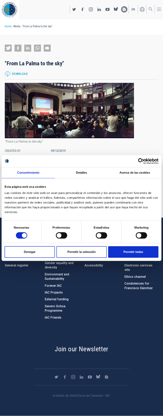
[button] (8, 48)
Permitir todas (133, 252)
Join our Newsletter (81, 349)
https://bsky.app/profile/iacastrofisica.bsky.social (116, 9)
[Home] (9, 9)
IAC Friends (53, 317)
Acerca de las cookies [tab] (134, 172)
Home (8, 26)
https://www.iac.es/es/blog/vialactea (124, 9)
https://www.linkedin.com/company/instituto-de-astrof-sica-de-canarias (99, 9)
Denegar (30, 252)
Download (20, 73)
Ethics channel (135, 277)
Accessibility (93, 265)
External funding (57, 299)
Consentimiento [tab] (28, 172)
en (133, 9)
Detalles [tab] (81, 172)
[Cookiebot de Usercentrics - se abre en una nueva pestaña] (141, 161)
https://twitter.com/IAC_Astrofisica (74, 9)
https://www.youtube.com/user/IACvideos (107, 9)
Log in (142, 9)
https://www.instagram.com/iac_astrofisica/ (91, 9)
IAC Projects (54, 292)
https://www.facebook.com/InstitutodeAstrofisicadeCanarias (82, 9)
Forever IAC (53, 286)
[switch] (61, 235)
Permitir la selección (81, 252)
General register (16, 265)
